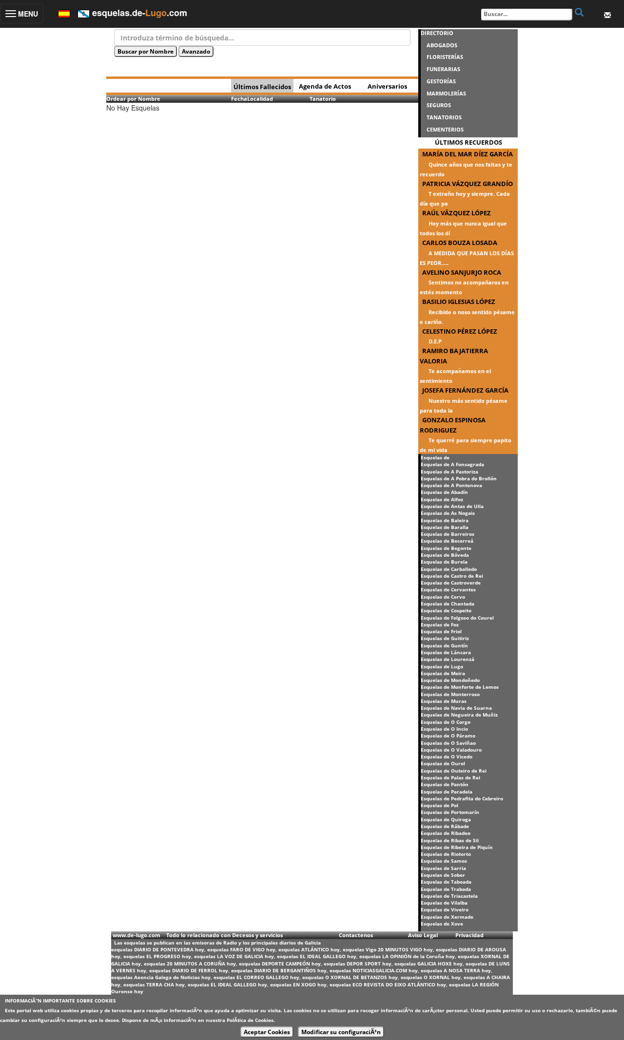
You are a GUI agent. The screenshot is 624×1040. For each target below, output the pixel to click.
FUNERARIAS (443, 69)
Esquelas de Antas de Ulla (452, 506)
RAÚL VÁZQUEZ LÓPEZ (456, 212)
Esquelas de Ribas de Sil (450, 840)
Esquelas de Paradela (446, 791)
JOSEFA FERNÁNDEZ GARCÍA (465, 390)
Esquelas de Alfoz (442, 499)
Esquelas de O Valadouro (451, 749)
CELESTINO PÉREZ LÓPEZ (459, 331)
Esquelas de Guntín (444, 645)
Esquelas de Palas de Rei (450, 777)
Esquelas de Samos (444, 860)
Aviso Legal (423, 935)
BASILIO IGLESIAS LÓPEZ (458, 301)
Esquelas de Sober (443, 874)
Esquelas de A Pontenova (451, 485)
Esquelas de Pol (439, 805)
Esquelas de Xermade (447, 916)
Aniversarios (387, 86)
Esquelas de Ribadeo (445, 833)
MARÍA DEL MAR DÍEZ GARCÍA (467, 154)
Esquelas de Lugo (442, 666)
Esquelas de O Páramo (448, 735)
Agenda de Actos (325, 86)
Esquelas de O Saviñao (448, 742)
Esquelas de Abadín (444, 492)
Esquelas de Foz (440, 624)
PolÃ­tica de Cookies (250, 1020)
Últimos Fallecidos (262, 86)
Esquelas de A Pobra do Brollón (459, 478)
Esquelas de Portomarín (450, 812)
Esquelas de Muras (444, 701)
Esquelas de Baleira (444, 520)
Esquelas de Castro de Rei (452, 575)
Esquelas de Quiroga (446, 819)
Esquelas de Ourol (443, 763)
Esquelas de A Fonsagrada (452, 464)
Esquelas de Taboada (446, 881)
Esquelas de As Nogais (448, 513)
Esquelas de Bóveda (445, 554)
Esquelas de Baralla (444, 527)
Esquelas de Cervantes (448, 589)
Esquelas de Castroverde (451, 582)
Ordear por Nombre (133, 98)
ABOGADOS (442, 45)
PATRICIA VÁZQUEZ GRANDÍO (467, 183)
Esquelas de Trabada (446, 889)
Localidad (260, 98)
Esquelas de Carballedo (449, 569)
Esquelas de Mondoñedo (450, 680)
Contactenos (356, 935)
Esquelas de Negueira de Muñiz (459, 714)
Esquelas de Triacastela (449, 895)
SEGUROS (439, 105)
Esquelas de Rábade (445, 826)
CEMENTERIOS (445, 129)
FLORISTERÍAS (445, 56)
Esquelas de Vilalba (444, 902)
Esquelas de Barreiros (447, 533)
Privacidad (469, 935)
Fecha (239, 98)
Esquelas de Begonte (446, 548)
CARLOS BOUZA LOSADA (459, 242)
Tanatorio (323, 98)
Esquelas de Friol (441, 631)
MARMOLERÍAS (446, 93)
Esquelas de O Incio (444, 728)
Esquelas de (435, 457)
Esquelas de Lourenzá (447, 659)
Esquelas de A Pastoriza (449, 471)
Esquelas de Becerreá (447, 540)
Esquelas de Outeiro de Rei (454, 770)
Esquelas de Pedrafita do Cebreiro (462, 798)
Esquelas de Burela (444, 561)
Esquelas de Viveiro (444, 909)
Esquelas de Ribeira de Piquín (457, 847)
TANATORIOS (444, 117)
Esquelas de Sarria (443, 868)
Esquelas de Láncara (446, 652)
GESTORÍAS (441, 81)
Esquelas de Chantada (447, 603)
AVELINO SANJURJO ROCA (461, 272)
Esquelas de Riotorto (446, 854)
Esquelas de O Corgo (445, 722)
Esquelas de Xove (442, 923)
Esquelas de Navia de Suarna (456, 707)
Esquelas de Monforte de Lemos (460, 686)
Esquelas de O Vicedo (446, 756)
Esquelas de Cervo (443, 596)
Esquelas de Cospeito (446, 610)
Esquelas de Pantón (444, 784)
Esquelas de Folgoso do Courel (457, 617)
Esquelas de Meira (443, 673)
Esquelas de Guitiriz (445, 638)
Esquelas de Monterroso (450, 694)
